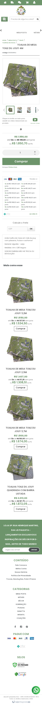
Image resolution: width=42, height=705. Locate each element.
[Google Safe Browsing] (20, 674)
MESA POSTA (12, 40)
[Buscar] (37, 19)
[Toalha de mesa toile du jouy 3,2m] (21, 302)
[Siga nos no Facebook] (15, 627)
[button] (35, 120)
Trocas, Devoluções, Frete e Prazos (21, 579)
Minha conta (21, 568)
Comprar (21, 161)
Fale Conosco (21, 565)
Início (4, 40)
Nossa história (21, 572)
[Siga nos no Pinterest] (27, 627)
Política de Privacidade (21, 575)
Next (38, 109)
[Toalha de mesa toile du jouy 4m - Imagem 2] (19, 110)
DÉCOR (21, 601)
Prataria (21, 608)
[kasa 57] (21, 10)
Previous (4, 110)
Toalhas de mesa (8, 43)
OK (31, 228)
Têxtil (21, 40)
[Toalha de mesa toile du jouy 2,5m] (21, 361)
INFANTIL (21, 615)
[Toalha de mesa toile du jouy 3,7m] (21, 420)
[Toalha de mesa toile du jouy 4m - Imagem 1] (10, 110)
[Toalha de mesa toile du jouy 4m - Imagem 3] (29, 110)
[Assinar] (34, 549)
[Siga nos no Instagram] (21, 627)
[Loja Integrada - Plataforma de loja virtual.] (21, 702)
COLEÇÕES (21, 618)
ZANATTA (21, 611)
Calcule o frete (20, 222)
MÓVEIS (21, 597)
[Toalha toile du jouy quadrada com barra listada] (21, 481)
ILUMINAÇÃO (21, 604)
